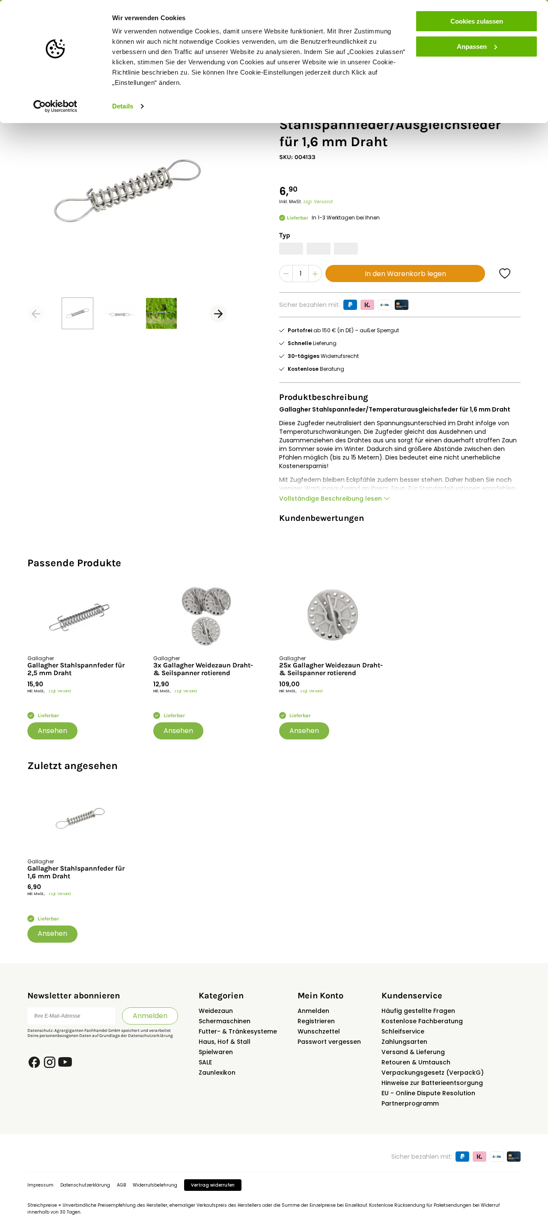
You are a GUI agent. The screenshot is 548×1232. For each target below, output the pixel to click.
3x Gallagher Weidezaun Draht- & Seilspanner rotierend (203, 669)
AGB (121, 1185)
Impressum (40, 1185)
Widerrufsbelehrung (155, 1185)
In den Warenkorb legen (405, 274)
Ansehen (52, 731)
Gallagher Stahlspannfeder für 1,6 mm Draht (76, 872)
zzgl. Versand (318, 201)
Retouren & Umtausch (415, 1062)
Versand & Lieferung (413, 1052)
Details (122, 106)
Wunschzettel (319, 1031)
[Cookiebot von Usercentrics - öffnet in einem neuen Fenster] (55, 106)
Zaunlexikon (217, 1072)
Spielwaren (216, 1052)
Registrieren (316, 1021)
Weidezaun (216, 1011)
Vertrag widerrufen (213, 1185)
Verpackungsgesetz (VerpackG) (432, 1072)
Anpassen (472, 46)
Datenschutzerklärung (150, 1035)
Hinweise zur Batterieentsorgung (432, 1083)
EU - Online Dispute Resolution (428, 1093)
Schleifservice (402, 1031)
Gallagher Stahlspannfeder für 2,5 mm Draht (76, 669)
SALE (205, 1062)
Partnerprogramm (410, 1103)
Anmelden (150, 1016)
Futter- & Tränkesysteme (238, 1031)
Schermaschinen (224, 1021)
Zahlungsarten (404, 1041)
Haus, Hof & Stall (224, 1041)
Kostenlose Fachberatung (422, 1021)
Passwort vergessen (329, 1041)
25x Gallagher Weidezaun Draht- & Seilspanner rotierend (331, 669)
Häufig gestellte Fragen (418, 1011)
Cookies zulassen (476, 21)
